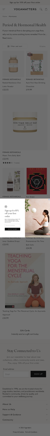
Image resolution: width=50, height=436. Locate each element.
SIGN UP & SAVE (12, 229)
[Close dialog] (49, 199)
